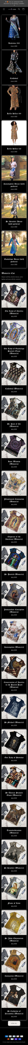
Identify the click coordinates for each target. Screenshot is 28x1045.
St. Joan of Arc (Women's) (14, 425)
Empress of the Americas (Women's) (14, 538)
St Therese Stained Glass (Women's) (14, 794)
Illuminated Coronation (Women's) (14, 500)
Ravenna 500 (14, 43)
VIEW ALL (14, 1023)
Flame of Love (14, 903)
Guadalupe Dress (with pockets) (14, 260)
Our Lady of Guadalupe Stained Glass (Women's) (14, 351)
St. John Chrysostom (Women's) (14, 939)
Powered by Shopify (20, 1042)
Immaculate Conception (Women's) (14, 611)
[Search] (19, 9)
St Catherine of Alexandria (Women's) (14, 1012)
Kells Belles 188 (14, 114)
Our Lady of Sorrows (14, 758)
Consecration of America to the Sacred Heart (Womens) (14, 684)
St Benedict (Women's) (14, 868)
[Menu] (4, 9)
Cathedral (14, 78)
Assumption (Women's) (14, 647)
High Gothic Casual (11, 1042)
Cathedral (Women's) (14, 389)
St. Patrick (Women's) (14, 574)
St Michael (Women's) (14, 722)
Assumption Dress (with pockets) (14, 185)
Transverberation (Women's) (14, 831)
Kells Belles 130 (14, 149)
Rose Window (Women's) (14, 463)
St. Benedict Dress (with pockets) (14, 223)
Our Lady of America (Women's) (14, 312)
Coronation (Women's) (14, 976)
